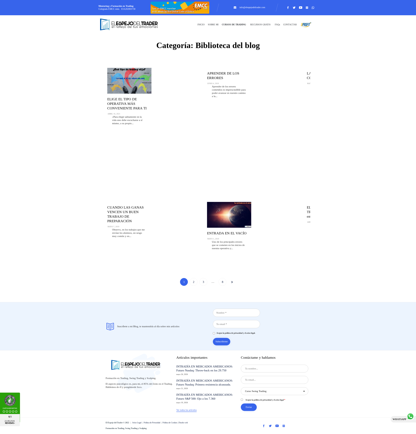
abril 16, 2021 (114, 114)
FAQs (277, 24)
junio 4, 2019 (213, 83)
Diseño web (183, 423)
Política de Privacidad (152, 423)
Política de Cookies (169, 423)
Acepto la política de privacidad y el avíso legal (265, 400)
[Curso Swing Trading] (132, 24)
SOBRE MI (213, 24)
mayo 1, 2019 (213, 239)
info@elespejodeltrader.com (252, 7)
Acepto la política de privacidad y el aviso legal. (235, 333)
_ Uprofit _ (305, 24)
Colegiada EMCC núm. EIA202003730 (116, 9)
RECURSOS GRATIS (260, 24)
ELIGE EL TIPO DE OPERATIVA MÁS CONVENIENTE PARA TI (127, 103)
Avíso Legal (136, 423)
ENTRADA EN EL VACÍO (227, 233)
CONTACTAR (290, 24)
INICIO (201, 24)
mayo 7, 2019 (113, 227)
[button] (186, 410)
